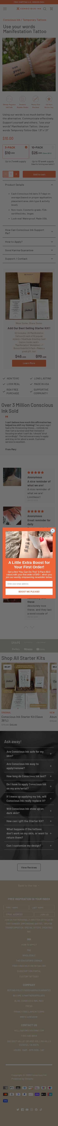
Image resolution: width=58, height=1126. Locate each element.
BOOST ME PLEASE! (29, 592)
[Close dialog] (53, 530)
